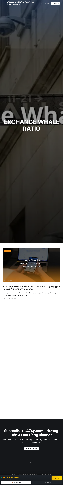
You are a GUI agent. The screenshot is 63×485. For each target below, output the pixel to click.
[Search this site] (41, 3)
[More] (3, 3)
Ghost (49, 474)
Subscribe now (32, 448)
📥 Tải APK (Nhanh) (16, 482)
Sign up (31, 462)
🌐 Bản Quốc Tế (47, 482)
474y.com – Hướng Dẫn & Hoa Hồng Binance (21, 3)
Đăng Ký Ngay (56, 478)
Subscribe (55, 3)
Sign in (47, 3)
